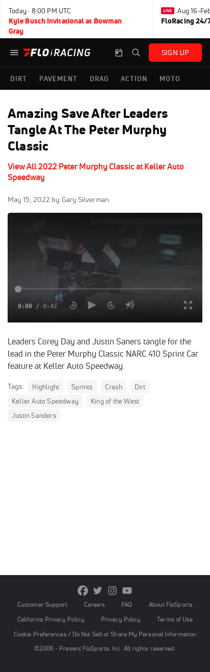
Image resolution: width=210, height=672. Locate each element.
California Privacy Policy (51, 619)
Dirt (140, 387)
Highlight (45, 387)
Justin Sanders (34, 415)
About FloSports (171, 604)
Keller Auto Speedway (45, 401)
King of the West (115, 401)
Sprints (81, 387)
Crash (113, 387)
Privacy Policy (121, 619)
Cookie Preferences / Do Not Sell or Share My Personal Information (105, 634)
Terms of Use (175, 619)
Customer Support (42, 604)
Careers (95, 604)
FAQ (126, 604)
